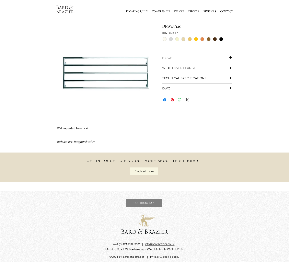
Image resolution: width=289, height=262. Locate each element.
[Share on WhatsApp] (179, 99)
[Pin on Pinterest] (172, 99)
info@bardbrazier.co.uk (160, 244)
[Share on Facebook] (164, 99)
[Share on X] (187, 99)
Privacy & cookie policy (164, 256)
